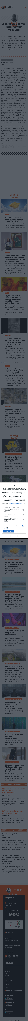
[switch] (23, 510)
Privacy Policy (21, 536)
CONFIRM (8, 531)
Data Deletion (6, 536)
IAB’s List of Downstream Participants (15, 503)
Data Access (14, 536)
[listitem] (14, 507)
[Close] (25, 485)
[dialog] (14, 510)
